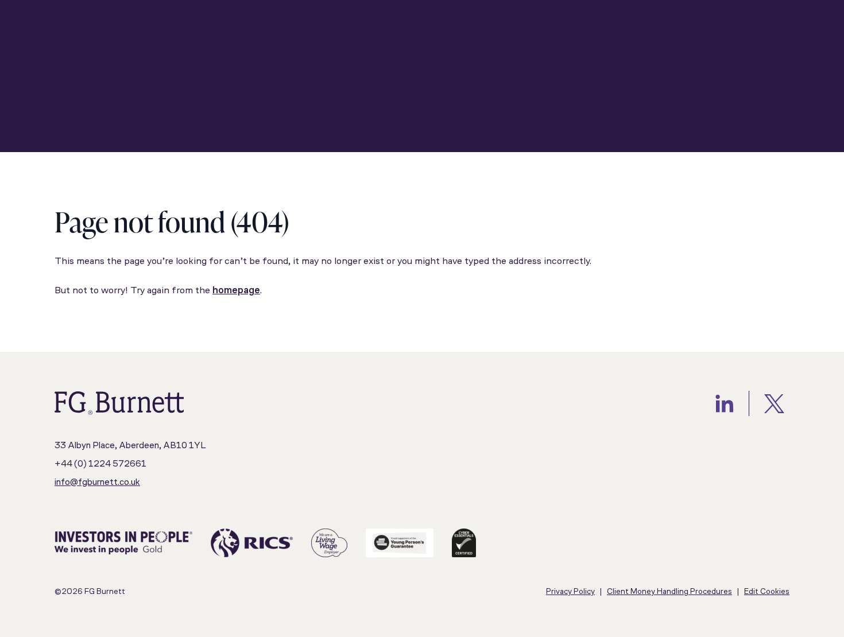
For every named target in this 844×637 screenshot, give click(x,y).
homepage (236, 291)
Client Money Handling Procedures (669, 592)
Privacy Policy (570, 592)
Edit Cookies (766, 592)
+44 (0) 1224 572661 (100, 464)
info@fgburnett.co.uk (97, 482)
